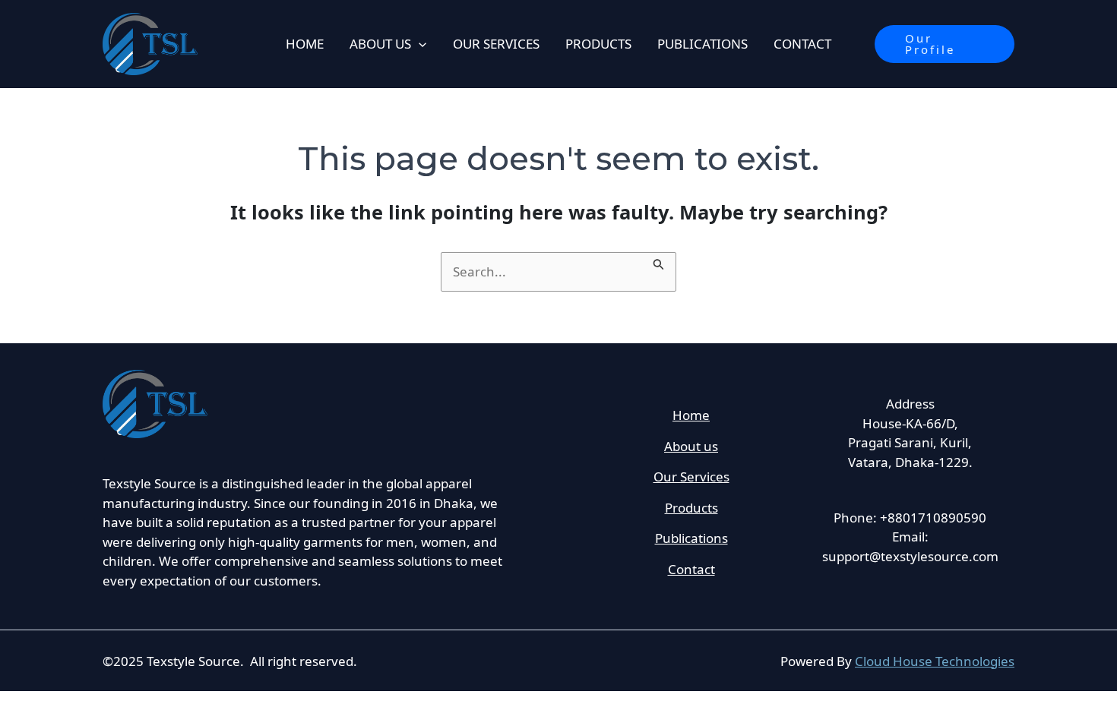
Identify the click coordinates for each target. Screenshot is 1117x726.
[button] (944, 44)
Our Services (691, 476)
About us (691, 446)
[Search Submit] (659, 261)
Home (691, 415)
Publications (691, 538)
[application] (418, 44)
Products (691, 507)
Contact (691, 569)
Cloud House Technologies (934, 661)
